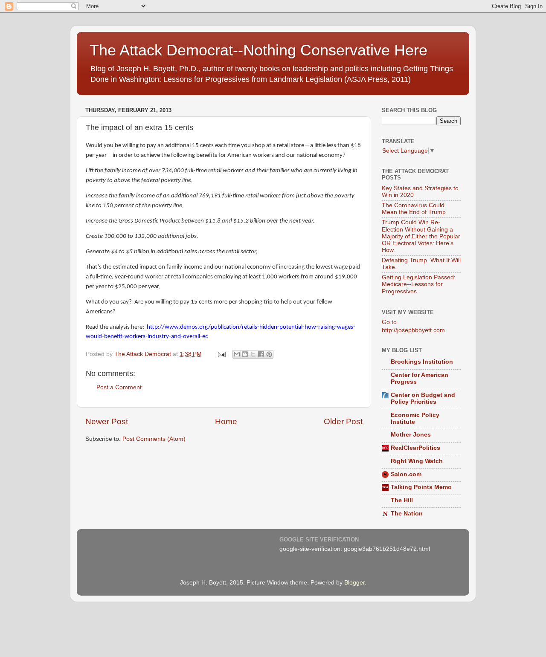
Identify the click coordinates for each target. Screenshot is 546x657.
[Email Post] (221, 354)
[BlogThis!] (245, 354)
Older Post (343, 421)
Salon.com (406, 474)
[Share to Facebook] (261, 354)
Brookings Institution (422, 362)
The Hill (402, 500)
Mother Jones (411, 434)
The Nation (407, 513)
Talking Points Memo (421, 487)
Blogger (354, 582)
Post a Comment (119, 387)
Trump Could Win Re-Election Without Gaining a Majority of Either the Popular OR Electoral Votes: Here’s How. (421, 236)
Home (226, 421)
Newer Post (106, 421)
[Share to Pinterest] (269, 354)
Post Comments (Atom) (154, 439)
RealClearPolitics (415, 448)
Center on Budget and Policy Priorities (423, 398)
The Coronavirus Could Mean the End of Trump (414, 208)
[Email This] (236, 354)
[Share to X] (253, 354)
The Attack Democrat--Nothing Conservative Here (258, 50)
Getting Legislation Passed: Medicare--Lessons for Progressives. (419, 284)
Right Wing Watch (417, 461)
